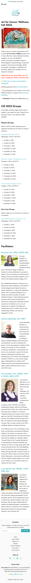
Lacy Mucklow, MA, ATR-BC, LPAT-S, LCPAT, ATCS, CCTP (14, 374)
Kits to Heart (20, 579)
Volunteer (15, 543)
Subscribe (25, 531)
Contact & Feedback (15, 546)
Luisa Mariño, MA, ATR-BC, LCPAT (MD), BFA (14, 469)
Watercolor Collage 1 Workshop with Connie (13, 159)
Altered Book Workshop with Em (10, 134)
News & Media (15, 539)
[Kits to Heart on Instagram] (14, 558)
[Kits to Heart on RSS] (21, 558)
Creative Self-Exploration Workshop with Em (13, 219)
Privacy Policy (15, 548)
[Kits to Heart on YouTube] (17, 558)
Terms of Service (15, 550)
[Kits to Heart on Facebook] (10, 558)
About (15, 537)
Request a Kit (15, 541)
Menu (5, 4)
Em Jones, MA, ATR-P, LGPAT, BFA (14, 252)
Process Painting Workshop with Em (11, 184)
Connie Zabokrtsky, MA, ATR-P (13, 319)
